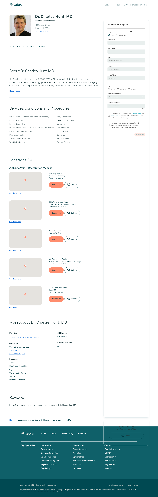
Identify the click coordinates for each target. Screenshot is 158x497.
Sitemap (82, 433)
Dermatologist (47, 449)
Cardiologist (46, 445)
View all (108, 468)
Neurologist (78, 453)
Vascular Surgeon (17, 354)
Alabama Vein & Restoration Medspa (25, 337)
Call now (128, 436)
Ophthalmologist (48, 457)
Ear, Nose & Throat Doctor (84, 460)
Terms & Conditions (115, 485)
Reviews (41, 47)
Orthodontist (110, 457)
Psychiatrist (110, 464)
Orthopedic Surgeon (50, 460)
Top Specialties (28, 445)
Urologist (77, 468)
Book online (56, 184)
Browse (108, 5)
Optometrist (78, 457)
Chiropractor (78, 445)
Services (20, 47)
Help (118, 5)
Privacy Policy (132, 485)
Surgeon (13, 350)
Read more (14, 91)
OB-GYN (108, 453)
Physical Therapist (49, 464)
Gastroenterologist (49, 453)
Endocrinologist (80, 449)
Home (12, 420)
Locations (31, 47)
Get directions (15, 193)
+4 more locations (43, 31)
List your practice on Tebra (135, 5)
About (11, 47)
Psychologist (46, 468)
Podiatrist (77, 464)
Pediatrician (110, 460)
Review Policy (67, 433)
